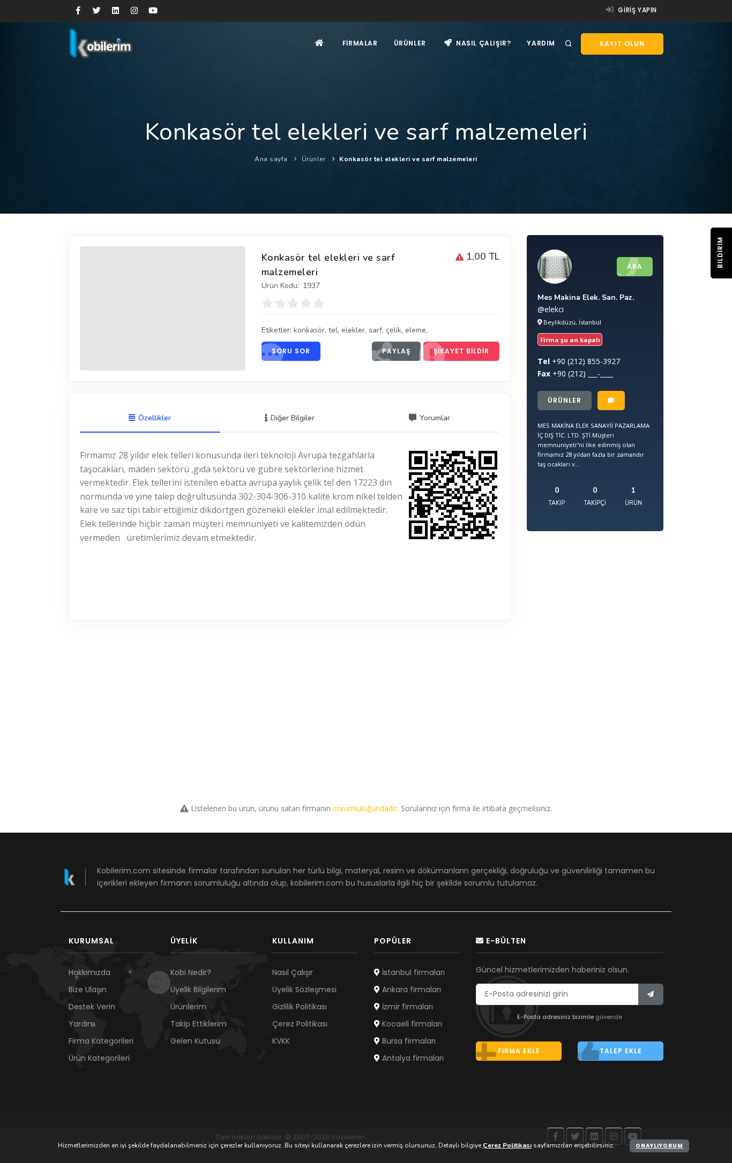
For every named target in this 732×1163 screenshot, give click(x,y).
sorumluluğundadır (365, 808)
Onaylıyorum (659, 1146)
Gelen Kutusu (195, 1041)
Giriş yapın (636, 9)
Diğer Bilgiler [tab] (293, 418)
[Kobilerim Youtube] (153, 10)
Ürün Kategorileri (99, 1058)
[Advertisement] (366, 696)
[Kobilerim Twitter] (96, 10)
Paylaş (396, 351)
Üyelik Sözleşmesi (304, 989)
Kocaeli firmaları (411, 1023)
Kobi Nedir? (190, 972)
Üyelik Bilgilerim (198, 989)
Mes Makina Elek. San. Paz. (585, 297)
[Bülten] (650, 994)
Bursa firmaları (408, 1041)
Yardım (541, 43)
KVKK (281, 1041)
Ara (635, 266)
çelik (393, 330)
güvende (608, 1017)
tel (333, 330)
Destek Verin (92, 1006)
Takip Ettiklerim (198, 1023)
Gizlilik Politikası (299, 1006)
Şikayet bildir (461, 351)
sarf (375, 330)
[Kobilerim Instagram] (134, 10)
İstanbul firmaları (412, 972)
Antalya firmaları (412, 1058)
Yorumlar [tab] (435, 418)
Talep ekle (621, 1050)
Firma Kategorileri (101, 1041)
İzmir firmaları (406, 1006)
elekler (353, 330)
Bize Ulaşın (88, 989)
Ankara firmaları (410, 989)
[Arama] (569, 44)
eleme (415, 330)
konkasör (309, 330)
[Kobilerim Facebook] (78, 10)
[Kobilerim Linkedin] (115, 10)
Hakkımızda (89, 972)
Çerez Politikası (299, 1023)
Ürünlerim (188, 1006)
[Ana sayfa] (320, 43)
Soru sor (291, 351)
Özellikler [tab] (154, 418)
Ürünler (410, 43)
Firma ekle (519, 1050)
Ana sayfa (271, 159)
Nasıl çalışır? (482, 43)
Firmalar (360, 43)
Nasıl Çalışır (292, 972)
